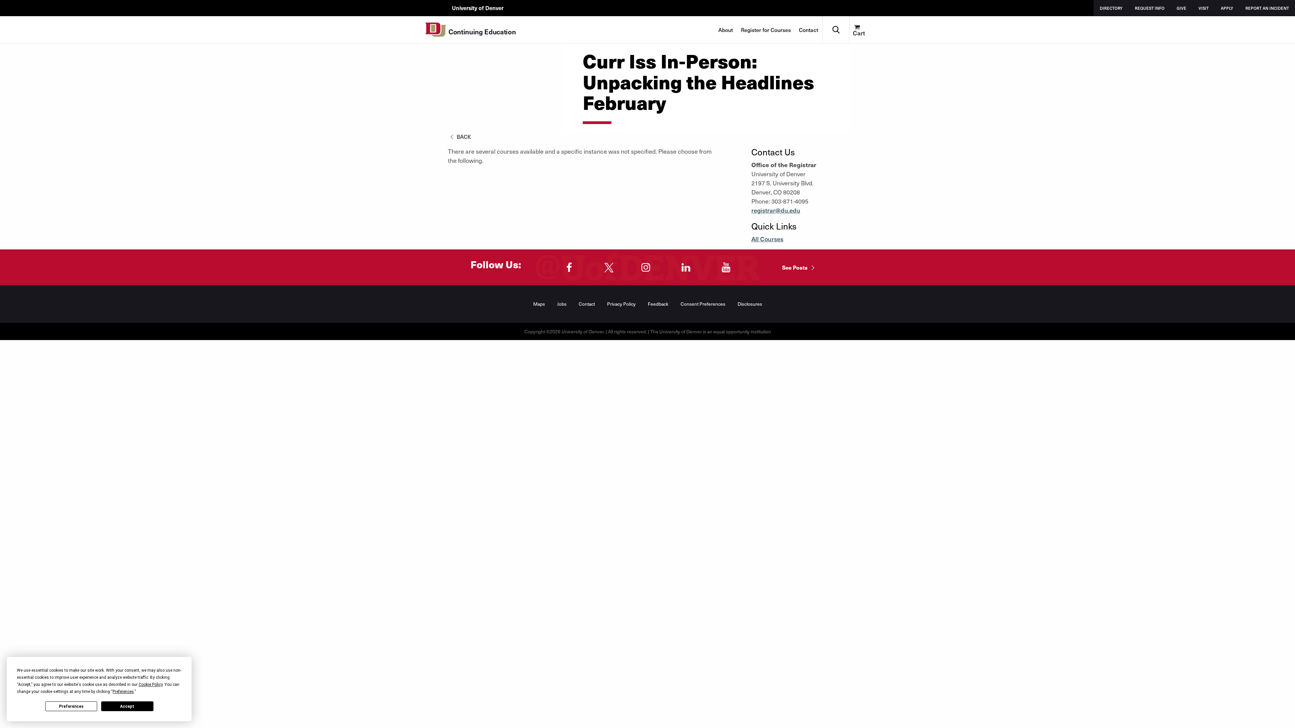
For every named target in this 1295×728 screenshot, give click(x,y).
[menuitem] (862, 29)
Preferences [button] (123, 691)
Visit (1204, 8)
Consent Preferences (703, 304)
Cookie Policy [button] (151, 684)
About (725, 29)
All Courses (767, 239)
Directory (1111, 8)
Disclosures (750, 304)
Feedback (658, 304)
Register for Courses (766, 29)
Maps (539, 304)
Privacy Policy (621, 304)
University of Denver (477, 7)
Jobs (562, 304)
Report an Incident (1267, 8)
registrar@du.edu (775, 210)
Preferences (71, 706)
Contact (808, 29)
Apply (1227, 8)
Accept (127, 706)
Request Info (1149, 8)
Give (1181, 8)
